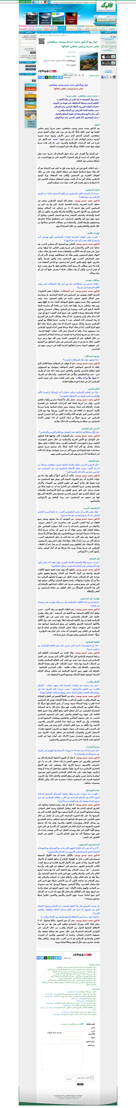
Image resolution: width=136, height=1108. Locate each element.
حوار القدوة (92, 1001)
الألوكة (55, 1095)
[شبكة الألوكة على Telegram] (49, 2)
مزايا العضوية (24, 55)
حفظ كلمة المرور (29, 48)
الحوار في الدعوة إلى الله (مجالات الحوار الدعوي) (80, 1014)
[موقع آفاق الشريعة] (103, 28)
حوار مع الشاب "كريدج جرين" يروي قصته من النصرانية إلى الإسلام (74, 972)
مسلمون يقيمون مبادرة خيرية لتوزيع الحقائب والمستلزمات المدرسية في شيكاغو (109, 47)
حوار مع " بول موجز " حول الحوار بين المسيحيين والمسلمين (76, 994)
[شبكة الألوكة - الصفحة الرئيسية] (86, 3)
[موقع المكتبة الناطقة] (39, 28)
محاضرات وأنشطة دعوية (74, 33)
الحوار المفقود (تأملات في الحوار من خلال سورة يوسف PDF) (76, 996)
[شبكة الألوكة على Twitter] (37, 2)
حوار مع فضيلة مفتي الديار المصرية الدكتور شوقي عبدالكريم (76, 967)
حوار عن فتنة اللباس (89, 998)
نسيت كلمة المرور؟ (31, 50)
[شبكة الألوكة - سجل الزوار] (78, 3)
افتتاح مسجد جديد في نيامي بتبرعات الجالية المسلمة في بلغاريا (108, 42)
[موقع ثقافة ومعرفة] (95, 28)
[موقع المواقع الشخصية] (53, 28)
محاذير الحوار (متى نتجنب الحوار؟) (85, 1012)
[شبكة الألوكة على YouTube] (41, 2)
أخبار (65, 33)
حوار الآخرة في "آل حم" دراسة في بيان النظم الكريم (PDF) (76, 1003)
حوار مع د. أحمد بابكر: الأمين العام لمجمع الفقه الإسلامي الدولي (75, 974)
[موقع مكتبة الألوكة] (46, 28)
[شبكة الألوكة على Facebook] (33, 2)
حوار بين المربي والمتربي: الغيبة (85, 1005)
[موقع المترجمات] (23, 28)
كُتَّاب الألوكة (108, 32)
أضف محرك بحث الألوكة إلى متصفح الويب (68, 1098)
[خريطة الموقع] (92, 3)
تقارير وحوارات (58, 33)
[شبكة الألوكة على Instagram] (45, 2)
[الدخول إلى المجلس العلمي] (104, 24)
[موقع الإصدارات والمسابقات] (31, 28)
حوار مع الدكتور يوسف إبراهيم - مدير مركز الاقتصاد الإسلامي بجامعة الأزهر (71, 980)
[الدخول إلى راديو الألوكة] (103, 20)
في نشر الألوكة (31, 68)
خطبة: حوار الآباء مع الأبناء (87, 992)
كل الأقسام (85, 33)
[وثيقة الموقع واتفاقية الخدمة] (67, 3)
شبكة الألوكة (64, 35)
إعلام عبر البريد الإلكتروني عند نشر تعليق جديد (71, 1024)
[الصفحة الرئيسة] (95, 3)
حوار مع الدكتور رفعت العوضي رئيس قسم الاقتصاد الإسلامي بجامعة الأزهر (71, 969)
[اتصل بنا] (56, 3)
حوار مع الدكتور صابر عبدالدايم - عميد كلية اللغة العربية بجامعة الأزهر (73, 976)
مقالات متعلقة (70, 56)
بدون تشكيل (68, 75)
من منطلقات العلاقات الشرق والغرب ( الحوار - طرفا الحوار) (76, 1007)
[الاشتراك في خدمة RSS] (90, 3)
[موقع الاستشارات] (71, 28)
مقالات (52, 33)
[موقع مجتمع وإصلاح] (87, 28)
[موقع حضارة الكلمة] (79, 28)
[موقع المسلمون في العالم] (62, 28)
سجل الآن (29, 58)
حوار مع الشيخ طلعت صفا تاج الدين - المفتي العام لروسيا (77, 978)
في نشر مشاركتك (31, 65)
